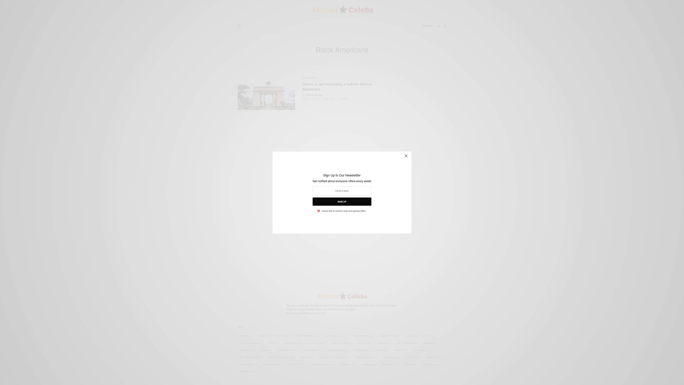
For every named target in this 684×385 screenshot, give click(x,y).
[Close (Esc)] (406, 157)
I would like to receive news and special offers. (344, 211)
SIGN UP (342, 201)
